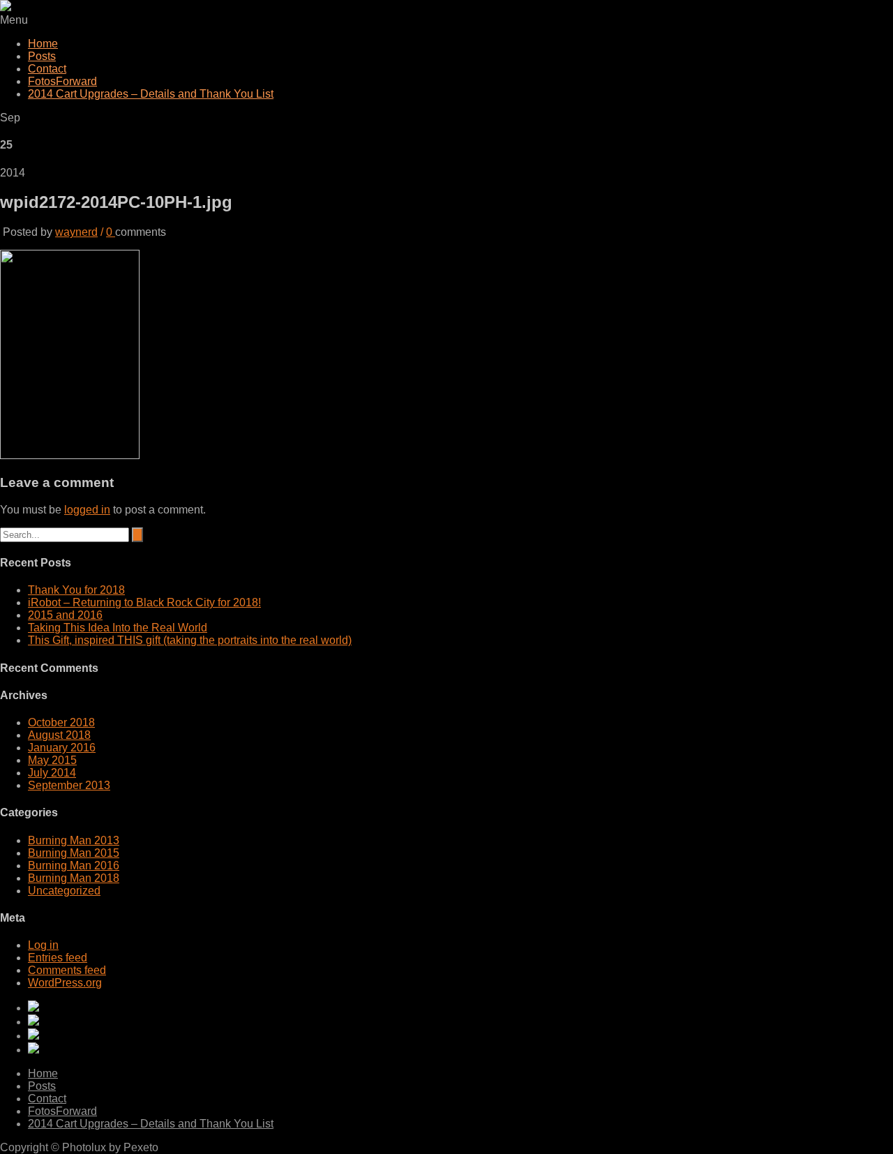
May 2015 (52, 760)
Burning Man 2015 (73, 853)
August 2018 (59, 735)
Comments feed (67, 970)
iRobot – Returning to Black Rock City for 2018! (144, 602)
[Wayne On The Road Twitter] (460, 1035)
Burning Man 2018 (73, 878)
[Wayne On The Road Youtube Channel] (460, 1007)
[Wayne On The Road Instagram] (460, 1021)
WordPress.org (65, 983)
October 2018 (61, 722)
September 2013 (69, 785)
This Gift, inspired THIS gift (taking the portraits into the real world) (190, 640)
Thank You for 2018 (76, 590)
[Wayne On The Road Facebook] (460, 1049)
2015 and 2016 (65, 615)
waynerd (76, 232)
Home (43, 44)
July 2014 (52, 773)
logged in (87, 510)
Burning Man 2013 (73, 840)
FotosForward (62, 81)
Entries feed (57, 958)
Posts (42, 56)
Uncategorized (64, 891)
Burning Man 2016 (73, 865)
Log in (43, 945)
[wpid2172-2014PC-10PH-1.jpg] (70, 455)
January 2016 (62, 748)
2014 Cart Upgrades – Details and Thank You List (150, 94)
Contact (47, 69)
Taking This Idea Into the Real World (117, 628)
